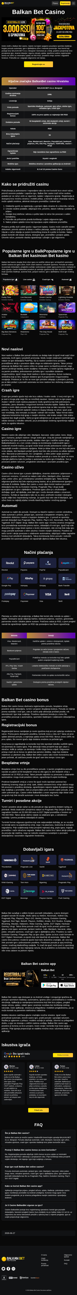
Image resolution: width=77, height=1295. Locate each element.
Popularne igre (8, 279)
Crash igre (46, 279)
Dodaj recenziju (63, 1055)
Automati (65, 279)
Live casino (27, 279)
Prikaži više (38, 1110)
